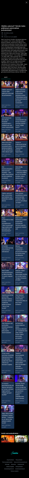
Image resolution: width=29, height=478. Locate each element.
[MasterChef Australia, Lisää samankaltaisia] (7, 439)
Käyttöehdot (10, 460)
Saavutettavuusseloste (20, 462)
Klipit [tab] (6, 77)
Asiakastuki (21, 464)
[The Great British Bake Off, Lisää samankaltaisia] (21, 439)
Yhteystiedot (19, 466)
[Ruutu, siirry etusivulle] (14, 453)
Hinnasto (13, 464)
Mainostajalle (10, 466)
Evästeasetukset (20, 469)
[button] (14, 13)
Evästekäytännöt (9, 469)
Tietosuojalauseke (7, 462)
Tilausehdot (19, 460)
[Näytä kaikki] (14, 438)
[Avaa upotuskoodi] (27, 6)
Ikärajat (7, 464)
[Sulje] (26, 2)
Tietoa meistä (14, 471)
